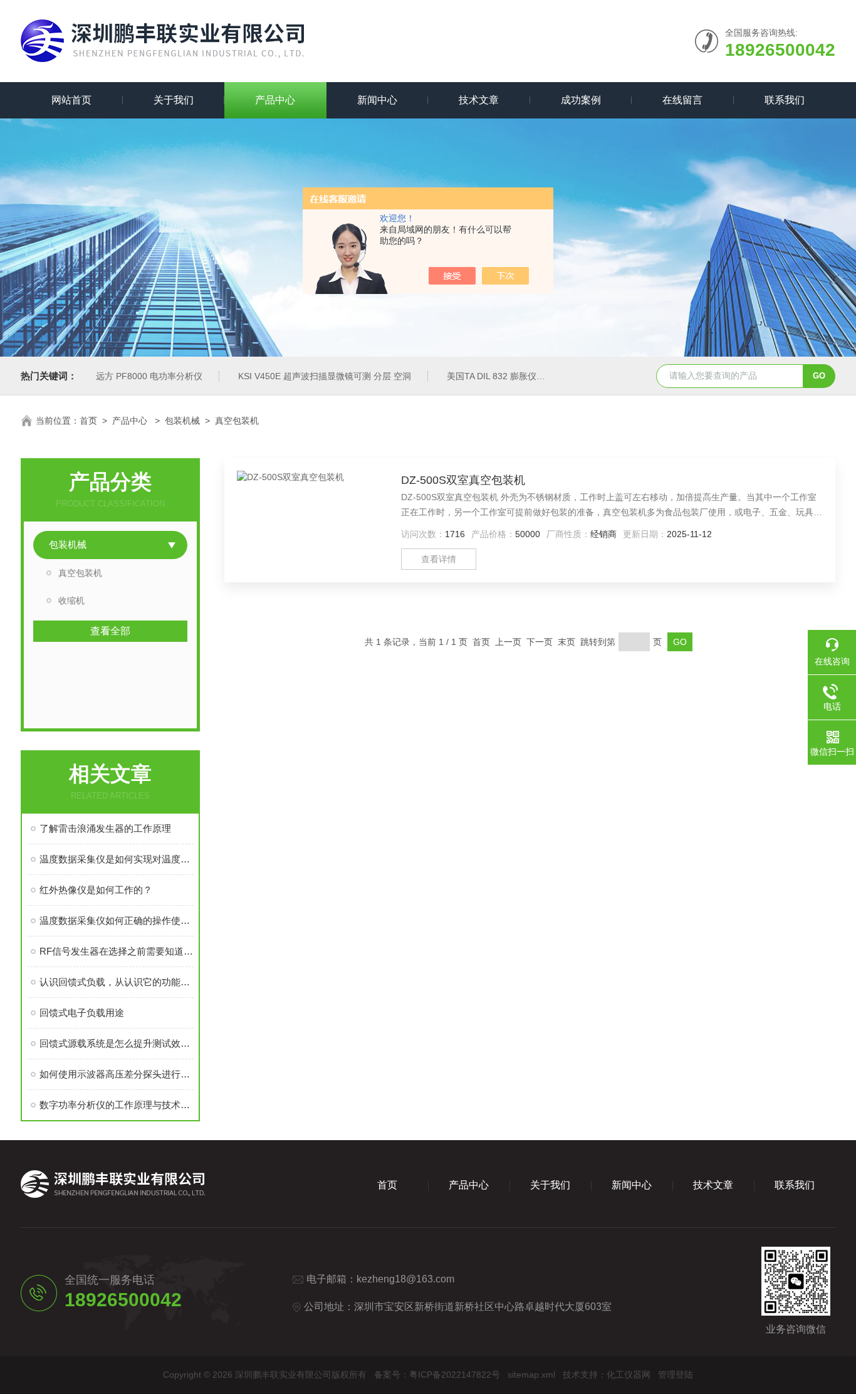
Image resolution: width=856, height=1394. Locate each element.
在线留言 (682, 100)
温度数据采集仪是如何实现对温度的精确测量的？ (116, 859)
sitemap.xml (531, 1375)
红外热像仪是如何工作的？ (95, 889)
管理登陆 (675, 1375)
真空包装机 (237, 421)
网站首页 (71, 100)
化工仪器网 (628, 1375)
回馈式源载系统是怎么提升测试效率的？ (116, 1043)
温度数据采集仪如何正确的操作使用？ (116, 920)
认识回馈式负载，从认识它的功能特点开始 (116, 982)
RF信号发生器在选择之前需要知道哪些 (116, 951)
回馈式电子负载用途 (81, 1012)
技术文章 (479, 100)
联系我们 (785, 100)
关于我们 (174, 100)
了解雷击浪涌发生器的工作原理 (105, 828)
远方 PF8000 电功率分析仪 (149, 376)
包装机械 (182, 421)
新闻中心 (377, 100)
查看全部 (110, 631)
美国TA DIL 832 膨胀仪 (491, 376)
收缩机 (71, 600)
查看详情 (438, 559)
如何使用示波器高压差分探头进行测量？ (116, 1074)
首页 (88, 421)
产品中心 (275, 100)
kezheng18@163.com (405, 1279)
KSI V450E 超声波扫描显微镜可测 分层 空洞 (324, 376)
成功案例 (581, 100)
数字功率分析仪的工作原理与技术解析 (116, 1104)
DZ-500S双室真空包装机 (463, 480)
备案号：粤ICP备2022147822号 (437, 1375)
